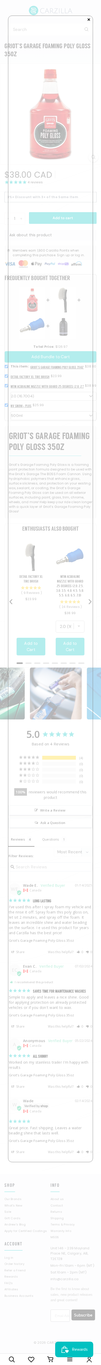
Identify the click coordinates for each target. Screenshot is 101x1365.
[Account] (89, 1359)
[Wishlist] (31, 1359)
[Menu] (70, 1359)
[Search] (11, 1359)
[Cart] (50, 1359)
